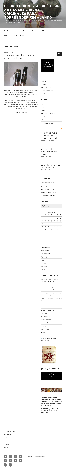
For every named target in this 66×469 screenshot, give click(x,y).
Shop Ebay (44, 313)
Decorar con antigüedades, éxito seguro (49, 151)
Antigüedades (22, 31)
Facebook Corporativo (47, 322)
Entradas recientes (48, 128)
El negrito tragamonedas (48, 182)
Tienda (6, 31)
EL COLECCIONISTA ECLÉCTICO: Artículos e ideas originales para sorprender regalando (32, 11)
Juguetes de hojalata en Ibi (48, 192)
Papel (15, 35)
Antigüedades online (9, 431)
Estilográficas (34, 31)
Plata (51, 31)
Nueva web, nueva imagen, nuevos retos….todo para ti (49, 135)
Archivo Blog (7, 438)
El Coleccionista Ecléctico (48, 113)
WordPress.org (45, 94)
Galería (43, 116)
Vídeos (22, 35)
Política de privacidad (47, 123)
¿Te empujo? (44, 186)
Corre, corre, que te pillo (47, 189)
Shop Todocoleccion (46, 319)
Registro (43, 81)
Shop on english (8, 434)
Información (44, 120)
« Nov (45, 235)
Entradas (43, 250)
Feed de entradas (46, 87)
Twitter (43, 332)
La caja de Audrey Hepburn (48, 195)
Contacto (43, 110)
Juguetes (7, 35)
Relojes (44, 31)
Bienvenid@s (44, 104)
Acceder (43, 84)
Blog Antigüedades (46, 316)
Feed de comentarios (47, 90)
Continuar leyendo (21, 112)
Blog (13, 31)
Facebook (43, 326)
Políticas (6, 447)
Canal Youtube (45, 329)
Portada (6, 441)
